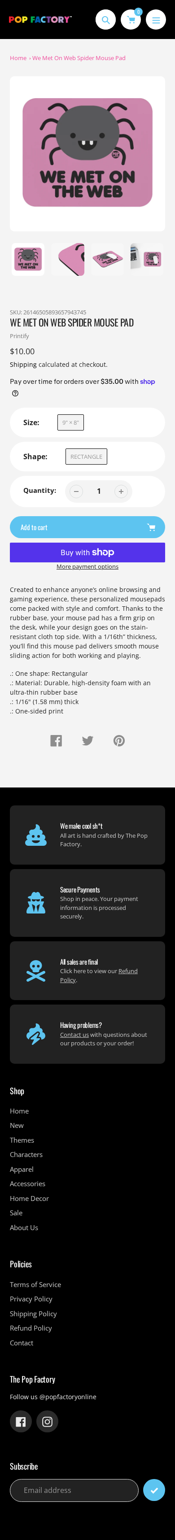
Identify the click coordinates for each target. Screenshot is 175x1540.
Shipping (23, 364)
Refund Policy (31, 1327)
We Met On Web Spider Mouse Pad (79, 58)
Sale (16, 1212)
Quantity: (39, 490)
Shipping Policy (33, 1313)
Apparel (22, 1169)
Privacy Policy (31, 1298)
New (17, 1125)
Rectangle (86, 456)
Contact (21, 1342)
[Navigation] (156, 19)
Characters (26, 1154)
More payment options (87, 566)
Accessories (27, 1183)
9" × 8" (70, 422)
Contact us (74, 1035)
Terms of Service (35, 1284)
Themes (22, 1139)
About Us (24, 1227)
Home (18, 58)
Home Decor (29, 1198)
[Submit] (154, 1490)
